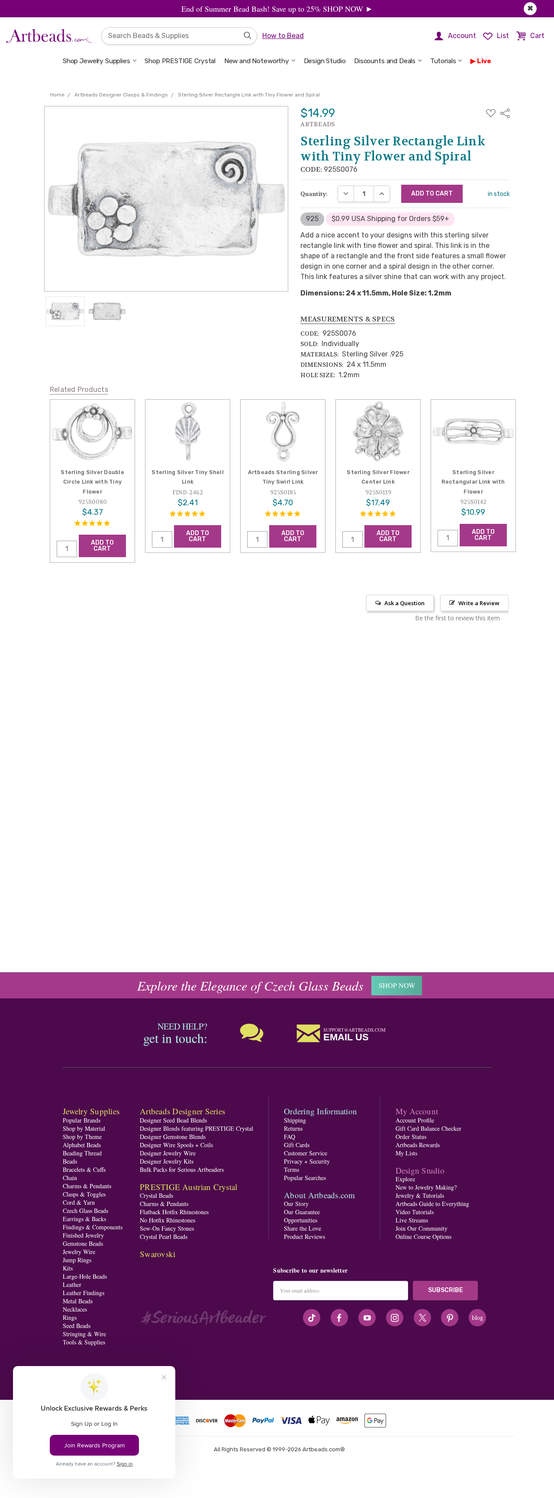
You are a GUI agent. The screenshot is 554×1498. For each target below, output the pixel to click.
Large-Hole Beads (85, 1276)
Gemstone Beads (83, 1243)
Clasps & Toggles (84, 1194)
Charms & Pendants (87, 1186)
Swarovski (157, 1253)
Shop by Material (84, 1128)
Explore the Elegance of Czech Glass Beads (250, 985)
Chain (70, 1178)
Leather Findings (83, 1293)
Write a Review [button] (478, 603)
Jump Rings (77, 1260)
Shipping (295, 1120)
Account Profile (415, 1120)
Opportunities (300, 1220)
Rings (70, 1317)
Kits (68, 1268)
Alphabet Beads (82, 1145)
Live (484, 61)
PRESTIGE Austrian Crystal (188, 1186)
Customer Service (305, 1153)
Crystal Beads (156, 1195)
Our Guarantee (302, 1212)
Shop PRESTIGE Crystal (180, 61)
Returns (293, 1128)
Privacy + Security (307, 1161)
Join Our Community (422, 1228)
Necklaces (75, 1309)
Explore (405, 1179)
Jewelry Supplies (91, 1111)
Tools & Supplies (84, 1342)
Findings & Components (92, 1227)
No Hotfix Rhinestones (167, 1220)
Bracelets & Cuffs (84, 1169)
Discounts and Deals (385, 61)
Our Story (296, 1204)
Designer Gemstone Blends (173, 1136)
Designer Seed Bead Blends (173, 1120)
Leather (72, 1284)
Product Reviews (304, 1236)
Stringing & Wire (84, 1334)
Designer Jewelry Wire (168, 1153)
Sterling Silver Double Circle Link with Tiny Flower (92, 482)
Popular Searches (305, 1178)
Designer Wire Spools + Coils (176, 1145)
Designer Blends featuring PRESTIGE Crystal (196, 1128)
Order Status (411, 1136)
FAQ (289, 1136)
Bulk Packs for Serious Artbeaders (182, 1169)
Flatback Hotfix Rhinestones (174, 1212)
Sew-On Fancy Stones (167, 1228)
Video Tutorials (415, 1212)
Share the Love (302, 1228)
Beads (70, 1161)
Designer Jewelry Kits (166, 1161)
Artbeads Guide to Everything (432, 1204)
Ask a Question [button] (404, 603)
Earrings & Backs (84, 1219)
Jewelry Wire (79, 1252)
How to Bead (283, 36)
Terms (291, 1169)
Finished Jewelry (83, 1235)
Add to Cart (102, 545)
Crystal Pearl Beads (163, 1236)
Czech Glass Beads (85, 1210)
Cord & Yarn (79, 1202)
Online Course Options (423, 1236)
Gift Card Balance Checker (428, 1128)
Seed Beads (76, 1326)
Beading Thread (82, 1153)
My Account (417, 1111)
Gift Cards (296, 1145)
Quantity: (314, 194)
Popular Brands (81, 1120)
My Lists (406, 1153)
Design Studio (325, 61)
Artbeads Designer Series (182, 1111)
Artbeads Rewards (418, 1145)
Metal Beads (78, 1301)
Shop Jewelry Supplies (96, 61)
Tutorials (443, 61)
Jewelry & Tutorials (420, 1195)
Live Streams (412, 1220)
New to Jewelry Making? (426, 1187)
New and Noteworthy (256, 61)
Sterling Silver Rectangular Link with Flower (473, 482)
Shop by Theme (82, 1136)
